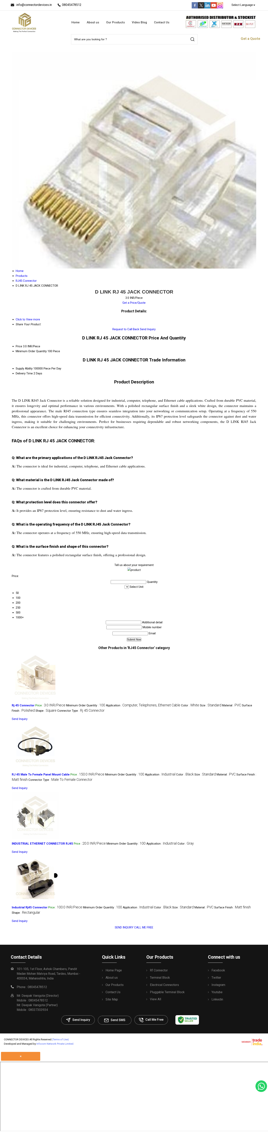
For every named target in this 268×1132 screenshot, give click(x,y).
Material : (231, 705)
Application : (143, 705)
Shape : (46, 710)
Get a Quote (250, 39)
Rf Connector (159, 970)
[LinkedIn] (207, 7)
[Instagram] (220, 7)
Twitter (216, 977)
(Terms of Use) (60, 1039)
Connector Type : (81, 710)
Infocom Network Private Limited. (55, 1043)
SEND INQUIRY (124, 927)
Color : (190, 705)
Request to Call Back (125, 329)
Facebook (218, 970)
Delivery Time (24, 373)
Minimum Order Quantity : (85, 705)
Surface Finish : (232, 907)
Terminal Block (160, 977)
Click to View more (28, 319)
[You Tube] (214, 7)
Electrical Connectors (164, 985)
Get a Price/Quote (134, 302)
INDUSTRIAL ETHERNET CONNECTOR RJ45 (42, 843)
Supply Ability (24, 368)
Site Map (112, 999)
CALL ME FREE (143, 927)
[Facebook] (195, 7)
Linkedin (217, 999)
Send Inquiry (148, 329)
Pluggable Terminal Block (167, 992)
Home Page (114, 970)
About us (93, 22)
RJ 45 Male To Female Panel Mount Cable (41, 774)
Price (19, 346)
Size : (210, 705)
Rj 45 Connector (23, 705)
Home (75, 22)
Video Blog (139, 22)
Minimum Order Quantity (31, 351)
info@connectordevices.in (34, 5)
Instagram (218, 985)
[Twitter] (201, 7)
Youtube (216, 992)
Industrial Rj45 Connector (29, 907)
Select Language (242, 5)
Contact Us (161, 22)
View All (155, 999)
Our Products (115, 22)
